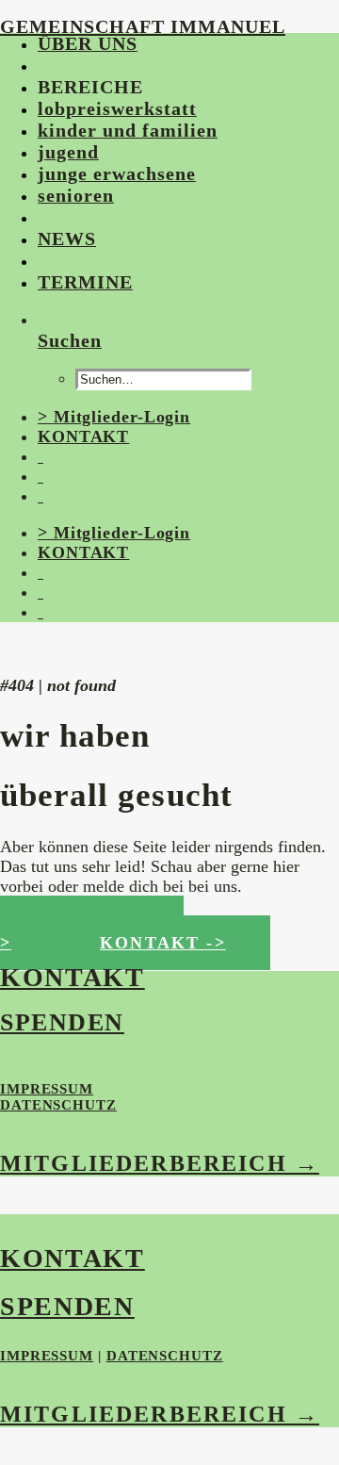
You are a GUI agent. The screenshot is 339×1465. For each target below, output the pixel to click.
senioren (76, 195)
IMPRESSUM (46, 1088)
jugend (68, 151)
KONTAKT (83, 436)
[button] (40, 65)
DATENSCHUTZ (58, 1104)
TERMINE (85, 282)
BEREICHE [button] (90, 86)
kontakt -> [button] (163, 942)
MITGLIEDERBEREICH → (159, 1163)
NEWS (67, 238)
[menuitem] (167, 44)
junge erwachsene (117, 173)
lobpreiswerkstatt (117, 108)
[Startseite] (141, 649)
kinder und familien (128, 130)
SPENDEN (62, 1022)
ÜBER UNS (87, 43)
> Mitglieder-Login (114, 416)
